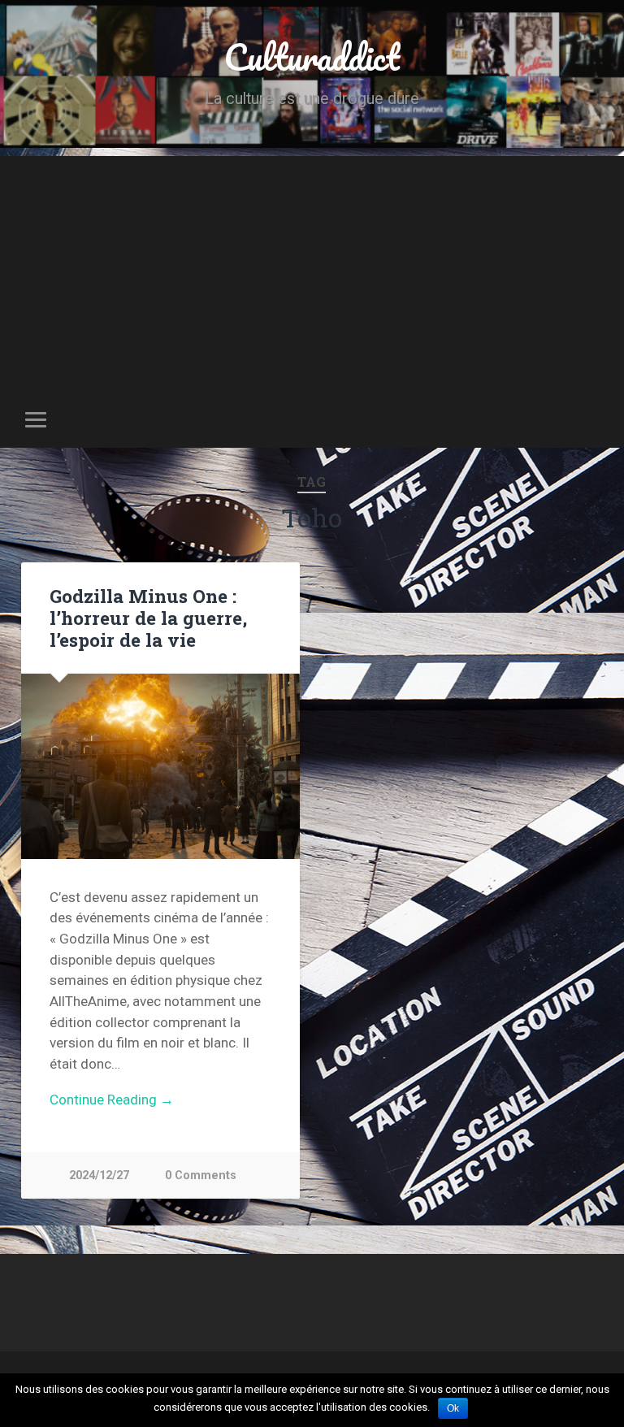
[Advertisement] (312, 270)
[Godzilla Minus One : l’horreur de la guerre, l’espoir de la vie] (160, 766)
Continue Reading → (112, 1099)
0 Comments (200, 1175)
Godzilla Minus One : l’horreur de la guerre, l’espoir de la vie (148, 617)
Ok (453, 1408)
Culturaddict (311, 56)
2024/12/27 (99, 1175)
